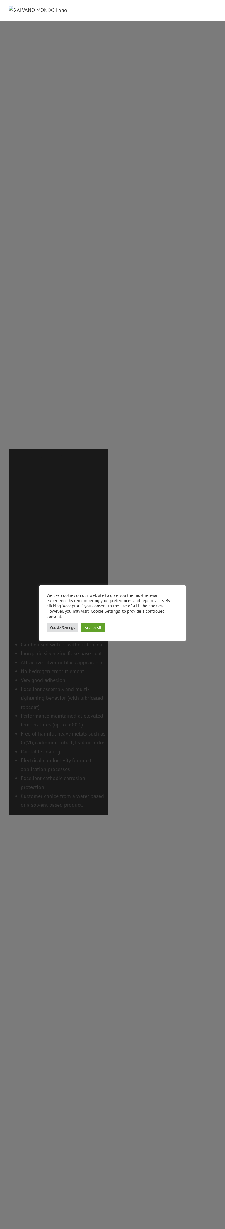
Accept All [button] (93, 627)
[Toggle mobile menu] (214, 10)
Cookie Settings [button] (62, 627)
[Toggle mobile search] (203, 10)
